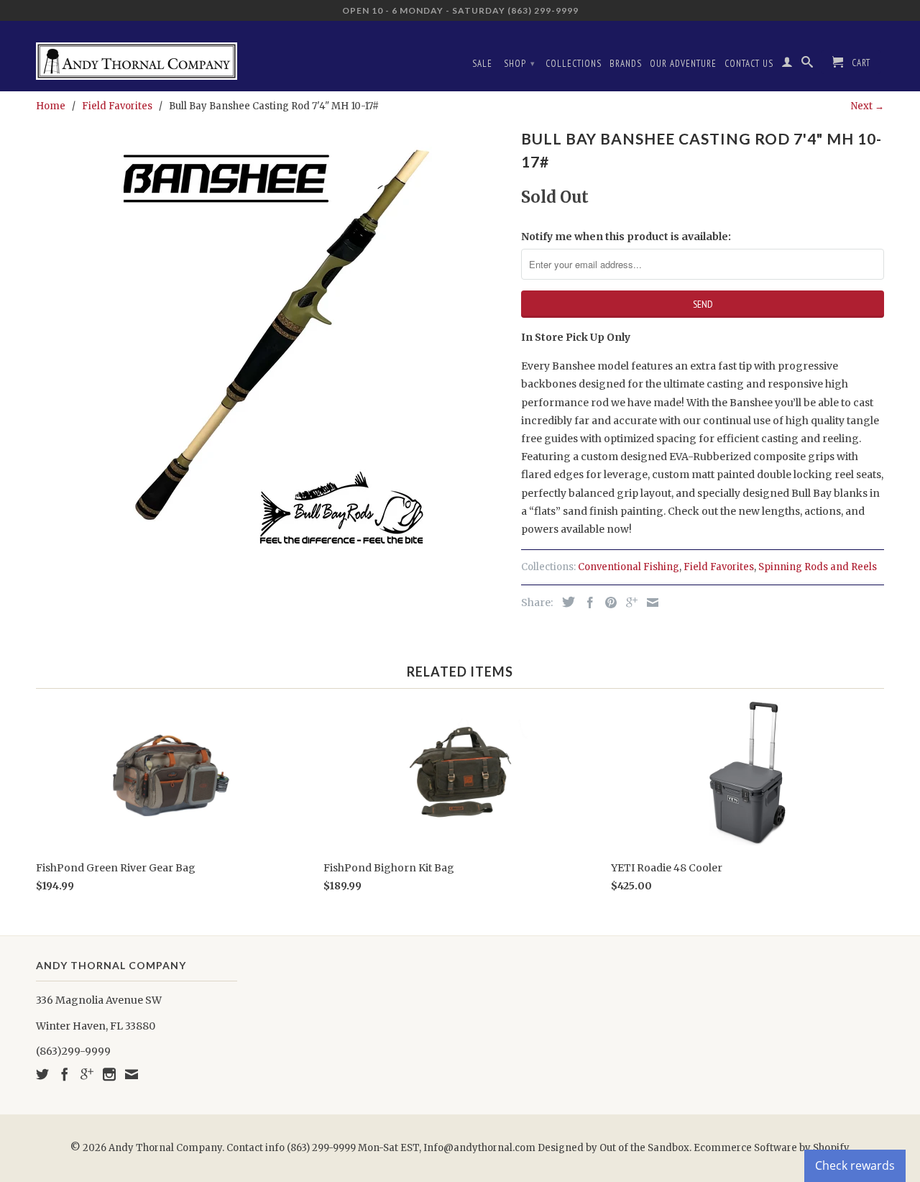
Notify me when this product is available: (626, 236)
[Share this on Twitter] (565, 601)
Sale (482, 64)
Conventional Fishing (628, 567)
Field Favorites (719, 567)
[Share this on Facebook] (586, 602)
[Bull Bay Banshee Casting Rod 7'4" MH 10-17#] (271, 340)
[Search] (807, 64)
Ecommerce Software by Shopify (772, 1148)
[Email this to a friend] (649, 602)
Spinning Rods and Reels (817, 567)
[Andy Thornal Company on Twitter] (42, 1074)
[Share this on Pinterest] (607, 602)
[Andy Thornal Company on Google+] (86, 1074)
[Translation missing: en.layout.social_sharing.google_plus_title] (628, 602)
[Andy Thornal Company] (136, 56)
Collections (574, 64)
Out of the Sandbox (644, 1148)
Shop (519, 64)
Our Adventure (683, 64)
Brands (626, 64)
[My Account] (787, 64)
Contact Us (748, 64)
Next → (867, 106)
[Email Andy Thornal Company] (131, 1074)
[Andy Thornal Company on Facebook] (64, 1074)
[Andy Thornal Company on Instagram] (109, 1074)
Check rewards (855, 1165)
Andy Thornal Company (165, 1148)
